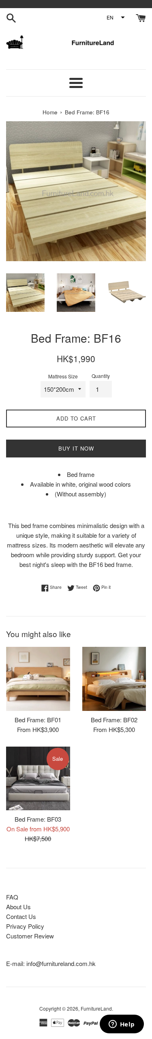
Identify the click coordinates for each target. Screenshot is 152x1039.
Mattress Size (63, 376)
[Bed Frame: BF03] (38, 779)
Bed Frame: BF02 (114, 719)
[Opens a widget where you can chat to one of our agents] (121, 1025)
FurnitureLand (96, 1008)
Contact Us (21, 916)
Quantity (101, 375)
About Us (18, 906)
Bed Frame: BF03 (38, 819)
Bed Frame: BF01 (38, 719)
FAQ (12, 897)
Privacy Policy (25, 926)
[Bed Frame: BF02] (114, 679)
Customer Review (30, 936)
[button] (115, 17)
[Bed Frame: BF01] (38, 679)
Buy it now (76, 448)
